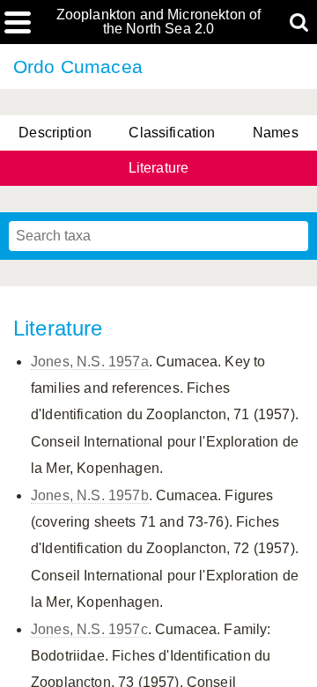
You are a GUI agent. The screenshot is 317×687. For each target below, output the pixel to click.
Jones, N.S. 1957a (90, 361)
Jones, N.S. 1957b (90, 495)
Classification (172, 132)
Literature (159, 167)
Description (55, 132)
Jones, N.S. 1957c (89, 629)
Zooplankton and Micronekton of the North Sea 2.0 (159, 22)
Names (276, 132)
